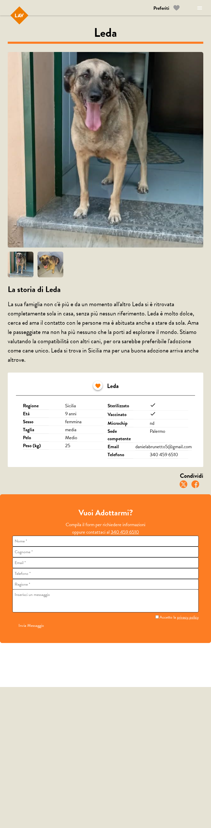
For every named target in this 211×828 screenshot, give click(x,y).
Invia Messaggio (31, 625)
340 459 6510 (125, 532)
